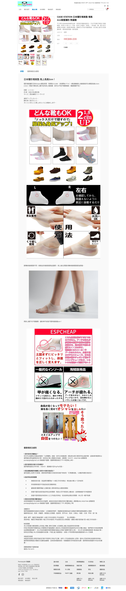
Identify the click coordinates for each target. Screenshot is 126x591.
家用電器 (56, 565)
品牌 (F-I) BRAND (79, 579)
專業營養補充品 (69, 565)
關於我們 (26, 9)
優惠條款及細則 (33, 71)
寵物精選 (102, 565)
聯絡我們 (50, 9)
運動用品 (102, 569)
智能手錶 (79, 565)
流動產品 (79, 569)
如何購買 (42, 9)
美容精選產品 (80, 561)
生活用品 (90, 561)
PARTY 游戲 (68, 573)
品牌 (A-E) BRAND (103, 574)
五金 (66, 561)
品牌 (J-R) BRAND (91, 579)
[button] (65, 43)
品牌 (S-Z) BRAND (103, 579)
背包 (89, 569)
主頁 (20, 9)
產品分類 (34, 9)
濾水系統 (56, 561)
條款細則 (58, 9)
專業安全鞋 (57, 569)
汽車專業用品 (57, 573)
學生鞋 (79, 573)
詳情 (22, 71)
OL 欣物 (67, 569)
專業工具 (102, 561)
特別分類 (90, 573)
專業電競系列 (92, 565)
